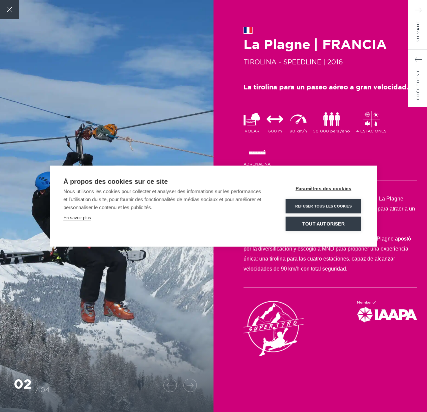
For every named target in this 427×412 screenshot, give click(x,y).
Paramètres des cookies (323, 188)
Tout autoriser (323, 223)
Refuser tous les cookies (323, 206)
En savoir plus (77, 217)
